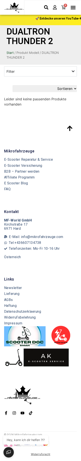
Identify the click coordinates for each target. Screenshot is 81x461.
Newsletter (13, 288)
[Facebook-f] (6, 413)
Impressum (13, 323)
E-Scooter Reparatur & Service (28, 159)
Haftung (10, 306)
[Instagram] (14, 413)
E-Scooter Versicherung (23, 166)
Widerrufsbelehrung (20, 317)
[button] (73, 7)
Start (10, 53)
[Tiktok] (31, 413)
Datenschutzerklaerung (22, 311)
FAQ (7, 189)
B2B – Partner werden (22, 171)
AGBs (8, 300)
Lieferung (12, 294)
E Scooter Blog (16, 183)
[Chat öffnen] (8, 452)
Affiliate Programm (19, 177)
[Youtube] (22, 413)
